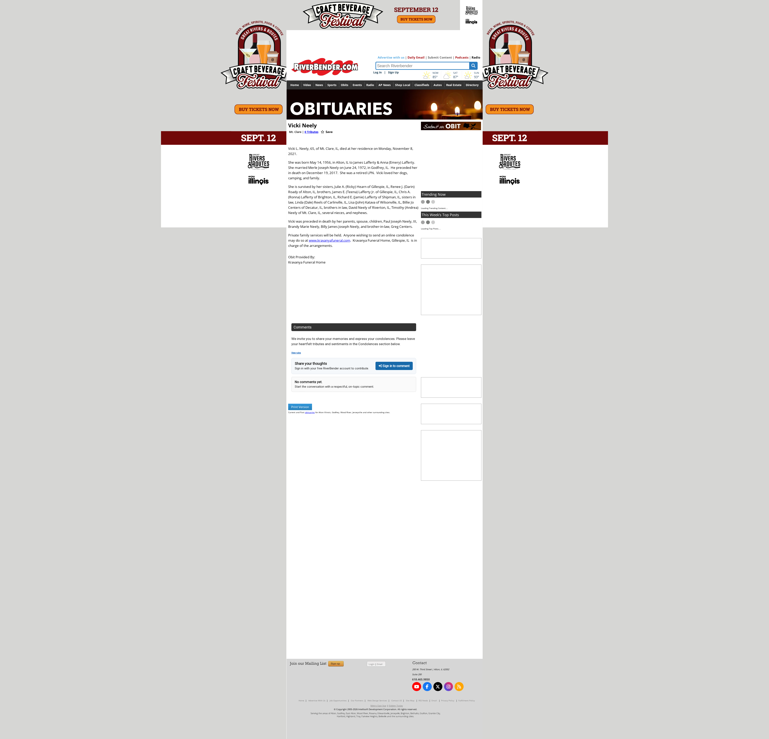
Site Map (410, 700)
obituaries (310, 412)
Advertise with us (391, 57)
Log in (377, 72)
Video (307, 85)
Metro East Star (378, 705)
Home (294, 85)
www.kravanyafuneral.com (329, 240)
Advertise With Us (316, 700)
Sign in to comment (396, 366)
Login (371, 664)
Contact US (396, 700)
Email (379, 664)
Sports (331, 85)
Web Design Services (377, 700)
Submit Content (440, 57)
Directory (472, 85)
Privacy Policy (447, 700)
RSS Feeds (423, 700)
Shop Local (402, 85)
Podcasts (461, 57)
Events (357, 85)
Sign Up (393, 72)
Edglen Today (396, 705)
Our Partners (357, 700)
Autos (438, 85)
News (319, 85)
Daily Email (416, 57)
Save (329, 132)
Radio (476, 57)
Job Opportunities (338, 700)
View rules (296, 353)
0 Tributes (311, 132)
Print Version (300, 407)
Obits (344, 85)
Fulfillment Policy (466, 700)
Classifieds (422, 85)
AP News (384, 85)
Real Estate (453, 85)
